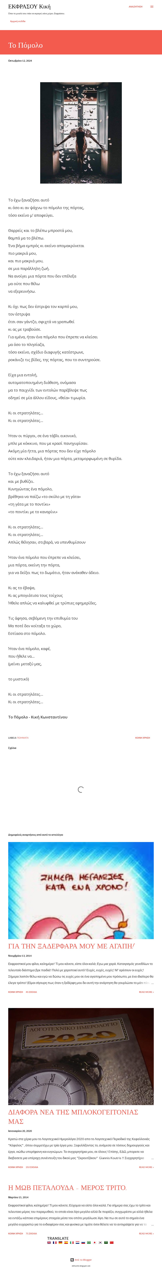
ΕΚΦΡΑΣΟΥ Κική (29, 6)
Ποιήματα (22, 737)
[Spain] (66, 1242)
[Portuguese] (89, 1242)
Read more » (146, 992)
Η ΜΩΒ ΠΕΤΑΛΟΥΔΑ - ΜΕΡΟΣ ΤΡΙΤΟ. (67, 1188)
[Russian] (83, 1242)
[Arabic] (106, 1242)
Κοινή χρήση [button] (142, 737)
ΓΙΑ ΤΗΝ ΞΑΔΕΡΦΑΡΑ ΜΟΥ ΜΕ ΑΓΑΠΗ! (71, 946)
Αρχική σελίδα (17, 21)
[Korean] (100, 1242)
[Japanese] (95, 1242)
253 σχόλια (32, 1167)
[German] (61, 1242)
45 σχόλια (31, 992)
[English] (49, 1242)
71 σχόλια (31, 1233)
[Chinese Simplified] (112, 1242)
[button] (81, 727)
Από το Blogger (83, 1259)
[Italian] (72, 1242)
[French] (55, 1242)
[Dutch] (78, 1242)
